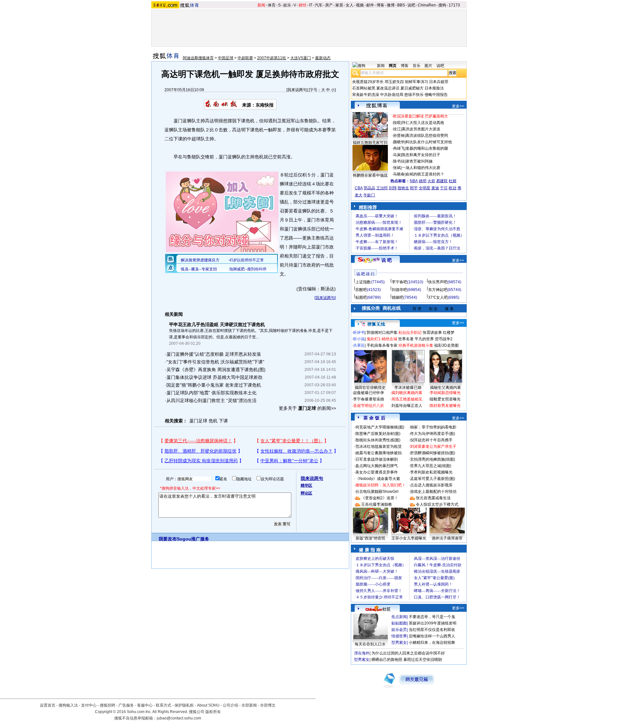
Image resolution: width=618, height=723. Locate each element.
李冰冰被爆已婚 (407, 387)
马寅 (397, 155)
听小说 (359, 339)
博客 (380, 5)
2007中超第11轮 (271, 58)
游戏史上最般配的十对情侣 (433, 491)
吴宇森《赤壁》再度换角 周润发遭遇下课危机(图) (216, 369)
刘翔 (393, 188)
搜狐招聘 (107, 705)
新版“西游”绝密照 (370, 538)
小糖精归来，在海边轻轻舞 (432, 642)
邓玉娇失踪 (394, 82)
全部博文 (268, 705)
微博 (391, 5)
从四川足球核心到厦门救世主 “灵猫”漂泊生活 (211, 400)
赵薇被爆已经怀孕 (368, 392)
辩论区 (306, 493)
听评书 (359, 332)
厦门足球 (198, 420)
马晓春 (399, 174)
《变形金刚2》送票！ (379, 498)
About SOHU (208, 705)
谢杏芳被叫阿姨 (419, 161)
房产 (329, 5)
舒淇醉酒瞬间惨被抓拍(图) (432, 453)
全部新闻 (249, 705)
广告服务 (126, 705)
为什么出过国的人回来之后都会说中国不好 (408, 653)
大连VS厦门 (300, 58)
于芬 (444, 188)
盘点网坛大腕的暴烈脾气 (376, 466)
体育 (272, 5)
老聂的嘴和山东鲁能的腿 (427, 148)
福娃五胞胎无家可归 (370, 142)
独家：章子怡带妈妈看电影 (433, 427)
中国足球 (225, 58)
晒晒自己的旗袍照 (386, 659)
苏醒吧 (361, 289)
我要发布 (168, 538)
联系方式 (163, 705)
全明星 (424, 188)
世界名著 (406, 339)
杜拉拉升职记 (410, 332)
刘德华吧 (399, 289)
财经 (302, 5)
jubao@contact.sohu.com (179, 718)
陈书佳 (399, 161)
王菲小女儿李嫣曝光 (408, 538)
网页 (393, 65)
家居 (339, 5)
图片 (428, 65)
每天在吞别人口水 (370, 644)
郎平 (414, 188)
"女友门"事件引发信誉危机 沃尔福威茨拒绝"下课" (215, 361)
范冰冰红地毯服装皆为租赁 (378, 446)
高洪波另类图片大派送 (421, 129)
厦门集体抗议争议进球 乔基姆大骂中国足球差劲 (214, 377)
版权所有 (213, 711)
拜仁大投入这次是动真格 (423, 122)
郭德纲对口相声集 (382, 332)
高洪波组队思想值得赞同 (427, 135)
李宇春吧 (399, 282)
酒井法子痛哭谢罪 (447, 538)
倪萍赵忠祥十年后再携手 (431, 440)
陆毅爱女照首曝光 (445, 399)
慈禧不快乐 (414, 94)
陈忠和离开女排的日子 (421, 155)
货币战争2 (444, 339)
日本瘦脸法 (434, 88)
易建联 (442, 181)
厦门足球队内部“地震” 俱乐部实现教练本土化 (211, 392)
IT (310, 5)
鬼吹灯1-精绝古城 (382, 339)
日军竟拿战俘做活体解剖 (376, 459)
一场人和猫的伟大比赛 (421, 167)
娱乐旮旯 (399, 629)
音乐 (416, 65)
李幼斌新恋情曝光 (445, 392)
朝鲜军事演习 (416, 82)
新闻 (261, 5)
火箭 (431, 181)
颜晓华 (399, 142)
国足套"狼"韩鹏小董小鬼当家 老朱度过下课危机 (213, 385)
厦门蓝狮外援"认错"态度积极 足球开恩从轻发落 (213, 354)
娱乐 (287, 5)
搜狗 (442, 5)
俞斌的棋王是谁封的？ (425, 174)
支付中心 (89, 705)
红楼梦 (448, 332)
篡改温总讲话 (387, 88)
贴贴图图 (399, 623)
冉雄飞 (399, 148)
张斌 (397, 167)
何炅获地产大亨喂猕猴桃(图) (379, 427)
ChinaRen (427, 5)
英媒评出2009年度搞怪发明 (432, 623)
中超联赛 (245, 58)
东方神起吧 (437, 289)
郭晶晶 (369, 188)
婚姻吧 (397, 297)
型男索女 (399, 642)
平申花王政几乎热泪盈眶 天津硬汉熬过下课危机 (217, 324)
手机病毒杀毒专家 (382, 345)
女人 (349, 5)
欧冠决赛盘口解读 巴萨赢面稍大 (420, 116)
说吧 (411, 5)
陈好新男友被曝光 (445, 405)
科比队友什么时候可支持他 (429, 142)
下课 (223, 420)
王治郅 (382, 188)
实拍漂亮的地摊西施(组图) (432, 459)
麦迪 (435, 188)
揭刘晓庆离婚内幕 (406, 392)
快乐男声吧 (437, 282)
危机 (213, 420)
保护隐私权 (184, 705)
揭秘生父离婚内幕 (445, 387)
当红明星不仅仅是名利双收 (432, 629)
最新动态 (323, 58)
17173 (454, 5)
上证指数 (363, 282)
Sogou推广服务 (193, 538)
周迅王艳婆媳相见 (406, 399)
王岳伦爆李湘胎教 (376, 504)
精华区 (306, 485)
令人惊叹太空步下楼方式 (437, 504)
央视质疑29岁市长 (368, 82)
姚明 (422, 181)
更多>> (458, 106)
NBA (414, 181)
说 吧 (386, 260)
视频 (360, 5)
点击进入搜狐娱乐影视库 (431, 485)
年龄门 (369, 195)
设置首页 (47, 705)
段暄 (397, 122)
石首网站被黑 (363, 88)
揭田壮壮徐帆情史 (370, 387)
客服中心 (145, 705)
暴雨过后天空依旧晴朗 (422, 659)
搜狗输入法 (68, 705)
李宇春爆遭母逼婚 (368, 399)
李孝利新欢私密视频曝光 (431, 472)
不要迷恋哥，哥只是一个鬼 (432, 617)
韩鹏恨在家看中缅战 (370, 175)
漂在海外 (362, 653)
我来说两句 (297, 90)
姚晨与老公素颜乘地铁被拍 (378, 453)
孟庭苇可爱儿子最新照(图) (432, 478)
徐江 (397, 129)
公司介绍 (230, 705)
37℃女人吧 (438, 297)
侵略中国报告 (436, 94)
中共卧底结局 (391, 94)
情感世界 (399, 636)
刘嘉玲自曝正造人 (406, 405)
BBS (401, 5)
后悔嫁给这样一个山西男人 (432, 636)
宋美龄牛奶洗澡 (365, 94)
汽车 (319, 5)
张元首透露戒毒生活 (433, 498)
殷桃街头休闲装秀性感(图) (377, 440)
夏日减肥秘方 (412, 88)
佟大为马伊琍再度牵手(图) (432, 433)
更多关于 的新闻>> (307, 408)
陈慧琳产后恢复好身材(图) (377, 433)
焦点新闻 (399, 617)
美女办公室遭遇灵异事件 (376, 472)
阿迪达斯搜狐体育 (198, 58)
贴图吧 (361, 297)
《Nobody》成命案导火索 (377, 478)
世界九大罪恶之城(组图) (430, 466)
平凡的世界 (424, 339)
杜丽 (452, 181)
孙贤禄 (399, 135)
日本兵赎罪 (438, 82)
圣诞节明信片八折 (368, 405)
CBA (359, 188)
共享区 (359, 345)
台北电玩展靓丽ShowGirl (376, 491)
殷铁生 (403, 188)
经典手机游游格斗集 (415, 345)
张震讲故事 (432, 332)
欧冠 (452, 188)
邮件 (370, 5)
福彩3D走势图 (446, 345)
